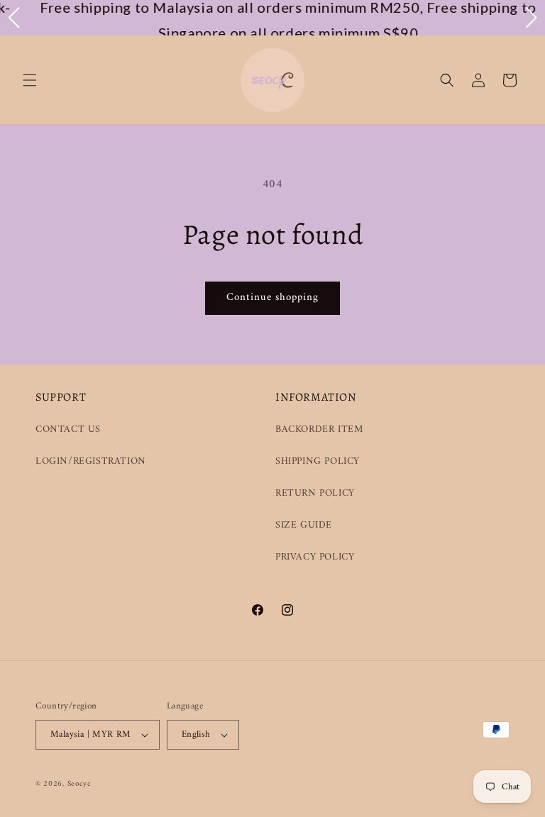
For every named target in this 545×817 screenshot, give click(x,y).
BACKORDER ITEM (319, 429)
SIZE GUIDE (303, 525)
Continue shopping (272, 297)
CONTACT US (68, 429)
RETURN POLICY (315, 493)
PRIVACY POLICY (314, 557)
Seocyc (79, 784)
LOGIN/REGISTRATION (90, 461)
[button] (29, 80)
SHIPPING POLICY (317, 461)
